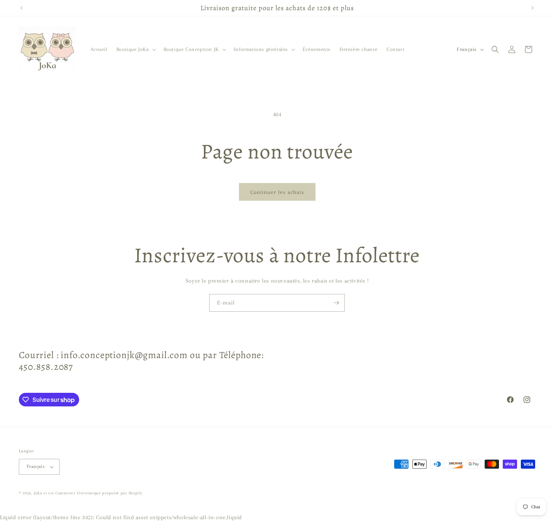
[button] (135, 49)
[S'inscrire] (336, 303)
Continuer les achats (277, 192)
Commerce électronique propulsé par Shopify (98, 493)
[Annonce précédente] (21, 8)
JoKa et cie (44, 493)
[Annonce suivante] (532, 8)
